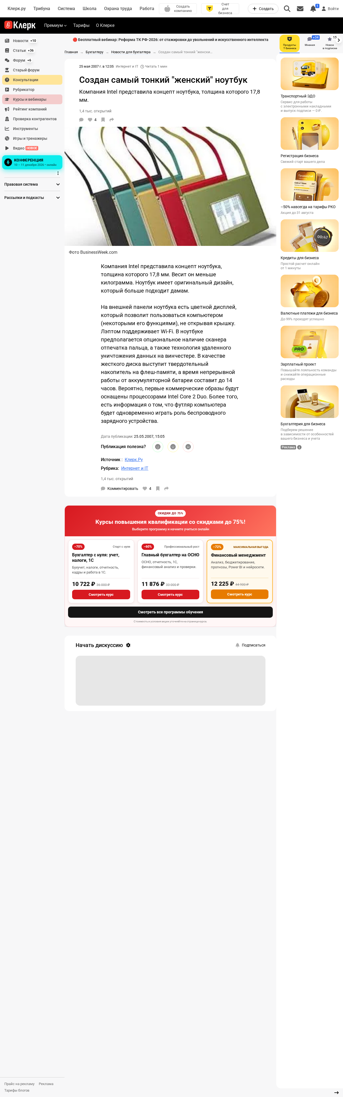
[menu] (34, 103)
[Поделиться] (112, 120)
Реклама (46, 1084)
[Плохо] (188, 446)
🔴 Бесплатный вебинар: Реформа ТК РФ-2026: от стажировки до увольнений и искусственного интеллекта (170, 39)
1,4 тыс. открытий (117, 479)
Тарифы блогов (16, 1090)
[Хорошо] (157, 446)
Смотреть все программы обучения (170, 612)
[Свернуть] (336, 1092)
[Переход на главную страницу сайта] (20, 25)
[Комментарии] (81, 120)
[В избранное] (103, 120)
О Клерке (105, 25)
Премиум (53, 25)
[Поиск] (287, 8)
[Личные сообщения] (300, 8)
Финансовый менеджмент (238, 555)
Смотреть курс (101, 594)
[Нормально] (173, 446)
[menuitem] (32, 41)
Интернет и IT (127, 66)
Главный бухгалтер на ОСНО (170, 554)
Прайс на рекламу (19, 1084)
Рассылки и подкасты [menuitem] (24, 197)
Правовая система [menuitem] (21, 184)
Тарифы (81, 25)
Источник (111, 459)
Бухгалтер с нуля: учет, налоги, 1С (95, 557)
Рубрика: (110, 468)
